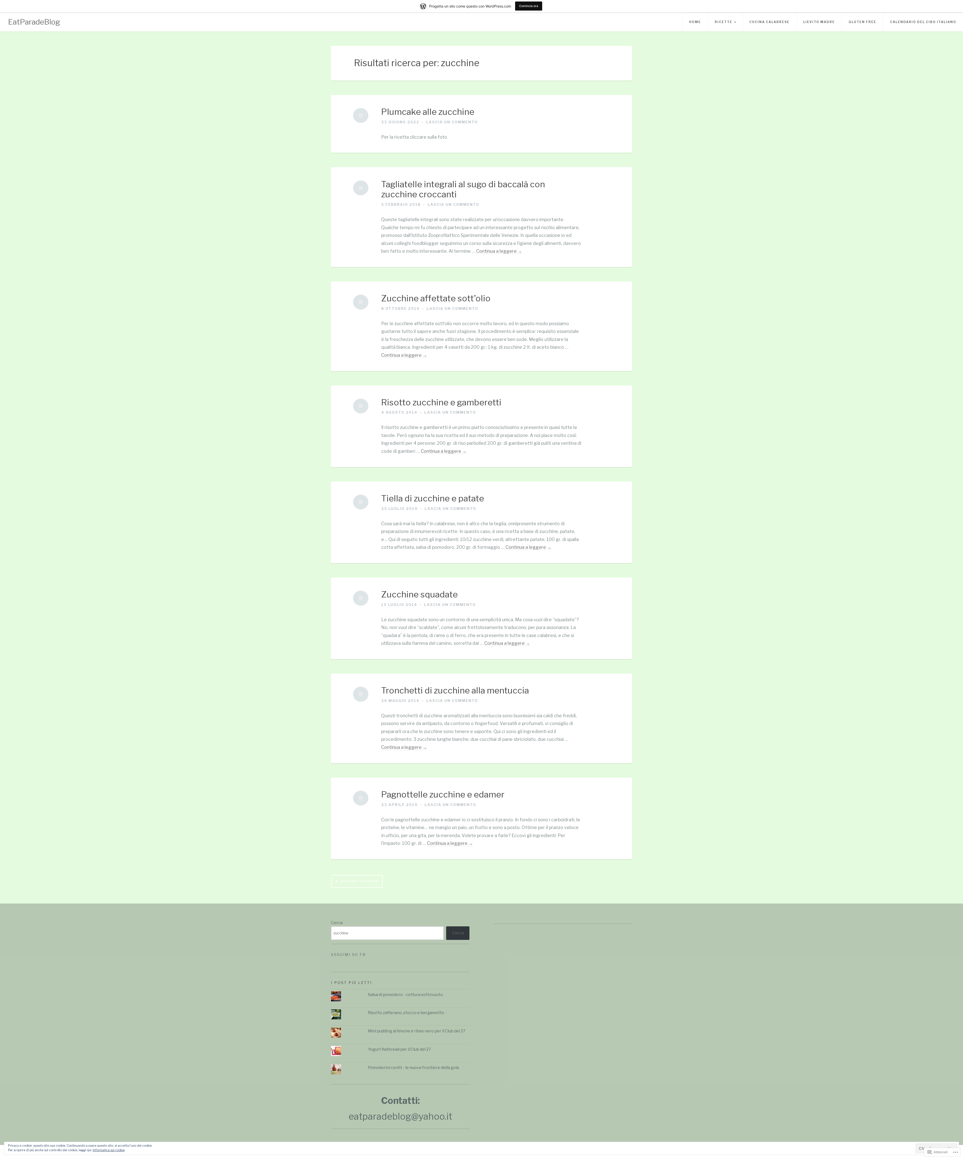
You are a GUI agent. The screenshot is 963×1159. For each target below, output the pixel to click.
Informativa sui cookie (109, 1150)
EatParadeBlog (34, 21)
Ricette (723, 22)
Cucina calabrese (769, 22)
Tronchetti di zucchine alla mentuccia (455, 690)
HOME (695, 22)
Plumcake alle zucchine (427, 112)
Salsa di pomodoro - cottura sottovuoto (405, 994)
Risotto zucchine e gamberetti (441, 402)
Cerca (337, 922)
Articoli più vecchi (360, 881)
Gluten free (862, 22)
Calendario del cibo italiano (923, 22)
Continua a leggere (499, 251)
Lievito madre (819, 22)
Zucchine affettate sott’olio (436, 298)
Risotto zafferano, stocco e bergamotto (406, 1012)
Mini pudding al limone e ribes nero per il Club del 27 (416, 1031)
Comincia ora (528, 6)
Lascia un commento (452, 122)
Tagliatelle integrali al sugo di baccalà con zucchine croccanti (463, 189)
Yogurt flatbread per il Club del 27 (399, 1049)
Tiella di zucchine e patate (432, 498)
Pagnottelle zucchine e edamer (442, 794)
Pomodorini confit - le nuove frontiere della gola (413, 1067)
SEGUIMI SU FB (348, 954)
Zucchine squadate (419, 594)
